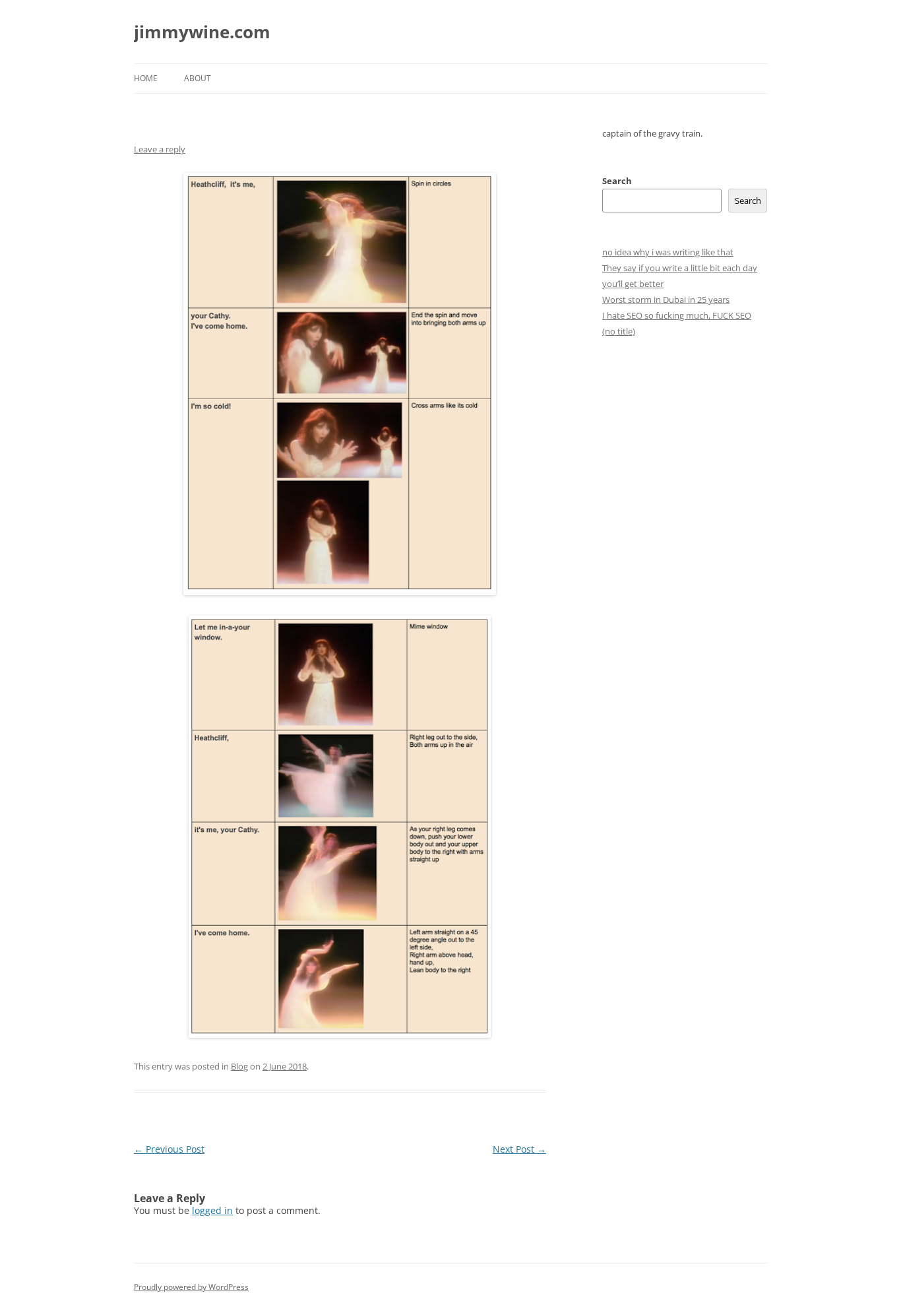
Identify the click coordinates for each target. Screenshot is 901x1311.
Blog (239, 1066)
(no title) (618, 331)
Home (146, 78)
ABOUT (197, 78)
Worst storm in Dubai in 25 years (666, 299)
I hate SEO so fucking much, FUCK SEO (676, 315)
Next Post (519, 1149)
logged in (212, 1210)
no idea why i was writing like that (667, 252)
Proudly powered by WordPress (191, 1287)
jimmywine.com (202, 32)
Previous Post (169, 1149)
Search (617, 181)
